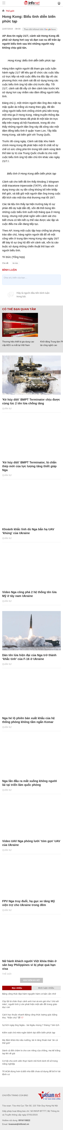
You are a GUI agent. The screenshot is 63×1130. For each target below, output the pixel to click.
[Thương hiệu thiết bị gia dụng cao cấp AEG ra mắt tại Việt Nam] (20, 325)
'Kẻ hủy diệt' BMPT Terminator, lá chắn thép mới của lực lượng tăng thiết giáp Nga (29, 466)
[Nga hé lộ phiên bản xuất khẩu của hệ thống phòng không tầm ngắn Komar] (31, 693)
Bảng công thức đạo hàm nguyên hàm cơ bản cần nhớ (29, 993)
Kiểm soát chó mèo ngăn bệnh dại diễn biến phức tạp (28, 1032)
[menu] (4, 3)
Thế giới (10, 11)
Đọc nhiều (17, 987)
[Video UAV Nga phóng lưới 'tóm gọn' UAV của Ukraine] (31, 816)
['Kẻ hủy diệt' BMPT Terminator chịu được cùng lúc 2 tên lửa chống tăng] (31, 375)
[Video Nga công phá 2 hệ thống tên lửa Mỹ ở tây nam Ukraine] (31, 567)
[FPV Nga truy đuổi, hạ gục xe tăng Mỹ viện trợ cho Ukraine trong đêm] (31, 876)
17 (21, 1017)
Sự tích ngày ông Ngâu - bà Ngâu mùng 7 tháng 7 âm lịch (30, 1025)
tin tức (15, 263)
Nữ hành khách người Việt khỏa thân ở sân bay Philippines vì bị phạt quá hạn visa (29, 964)
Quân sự (7, 408)
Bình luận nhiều (46, 987)
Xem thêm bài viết (31, 980)
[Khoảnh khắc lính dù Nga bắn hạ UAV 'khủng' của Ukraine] (31, 504)
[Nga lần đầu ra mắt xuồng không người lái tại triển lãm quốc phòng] (31, 756)
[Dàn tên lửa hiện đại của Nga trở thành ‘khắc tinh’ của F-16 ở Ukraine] (31, 630)
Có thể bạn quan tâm (19, 309)
